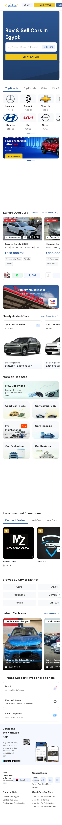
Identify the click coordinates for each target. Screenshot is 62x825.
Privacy (35, 787)
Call (34, 275)
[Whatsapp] (17, 275)
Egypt (22, 780)
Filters (49, 46)
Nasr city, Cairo (15, 259)
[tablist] (31, 88)
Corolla (9, 264)
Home (34, 777)
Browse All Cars (31, 56)
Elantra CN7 (52, 264)
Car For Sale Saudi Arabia (14, 803)
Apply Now (16, 156)
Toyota (27, 259)
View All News (50, 613)
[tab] (12, 88)
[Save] (37, 221)
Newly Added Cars (48, 316)
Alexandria (54, 259)
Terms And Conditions (41, 784)
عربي (29, 4)
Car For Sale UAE (10, 800)
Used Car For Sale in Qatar (43, 803)
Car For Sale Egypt (11, 796)
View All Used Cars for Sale (44, 213)
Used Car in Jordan (40, 800)
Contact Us (37, 781)
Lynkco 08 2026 (15, 324)
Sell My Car (46, 4)
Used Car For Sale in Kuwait (44, 796)
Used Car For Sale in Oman (44, 806)
